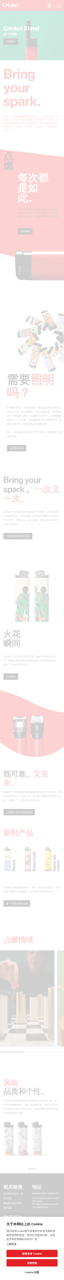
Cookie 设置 (32, 1272)
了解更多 (11, 1243)
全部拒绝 (32, 1263)
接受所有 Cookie (32, 1253)
